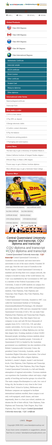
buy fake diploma (27, 211)
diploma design (25, 215)
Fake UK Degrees (19, 48)
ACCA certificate (13, 70)
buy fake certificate (12, 211)
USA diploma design (29, 219)
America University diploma (15, 207)
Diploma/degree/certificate (15, 101)
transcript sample (14, 65)
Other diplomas (13, 92)
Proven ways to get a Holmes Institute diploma (22, 164)
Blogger (29, 420)
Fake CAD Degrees (19, 35)
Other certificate (13, 79)
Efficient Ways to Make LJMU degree (19, 160)
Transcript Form (12, 106)
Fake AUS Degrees (19, 42)
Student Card (12, 83)
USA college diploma (13, 219)
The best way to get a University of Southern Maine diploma (27, 151)
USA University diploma (28, 223)
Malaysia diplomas (14, 88)
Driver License (13, 74)
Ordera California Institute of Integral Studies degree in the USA (28, 155)
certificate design (11, 215)
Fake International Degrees (23, 55)
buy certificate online (34, 207)
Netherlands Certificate (16, 61)
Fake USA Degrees (19, 28)
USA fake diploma (12, 223)
